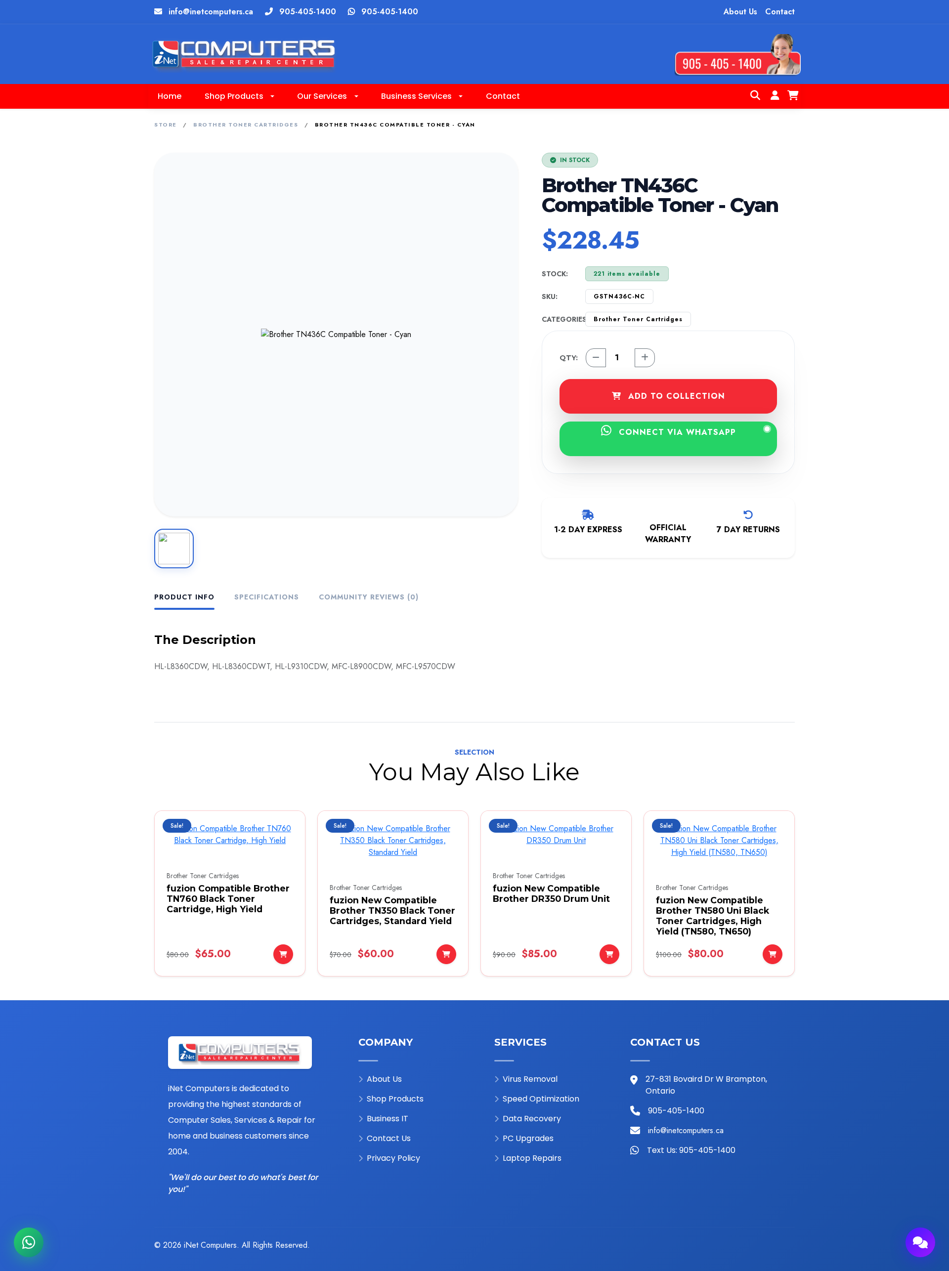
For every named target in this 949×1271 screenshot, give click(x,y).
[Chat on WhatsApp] (28, 1242)
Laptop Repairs (532, 1158)
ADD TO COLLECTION (675, 396)
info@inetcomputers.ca (211, 11)
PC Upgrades (528, 1138)
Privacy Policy (393, 1158)
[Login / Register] (775, 96)
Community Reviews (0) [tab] (369, 597)
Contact (780, 11)
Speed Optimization (541, 1098)
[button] (239, 96)
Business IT (387, 1118)
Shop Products (395, 1098)
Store (165, 124)
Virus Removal (530, 1079)
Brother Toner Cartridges (245, 124)
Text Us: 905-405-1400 (691, 1150)
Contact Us (389, 1138)
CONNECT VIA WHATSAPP (676, 432)
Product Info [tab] (184, 597)
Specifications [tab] (266, 597)
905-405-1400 (307, 11)
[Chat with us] (920, 1242)
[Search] (755, 96)
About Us (740, 11)
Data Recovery (532, 1118)
